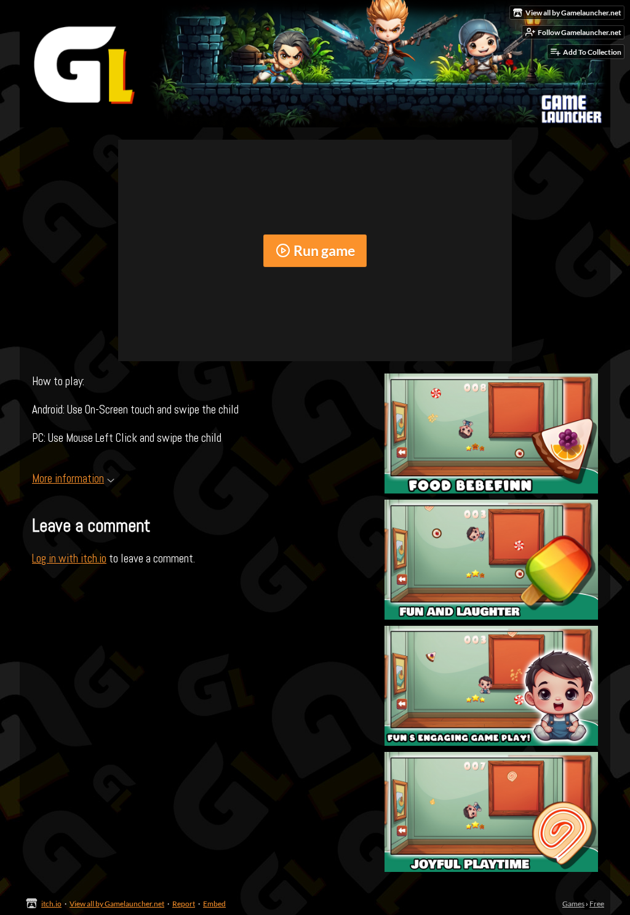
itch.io (51, 903)
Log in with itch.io (69, 558)
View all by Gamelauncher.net (117, 903)
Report (183, 903)
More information (68, 478)
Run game (324, 250)
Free (596, 903)
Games (573, 903)
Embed (214, 903)
